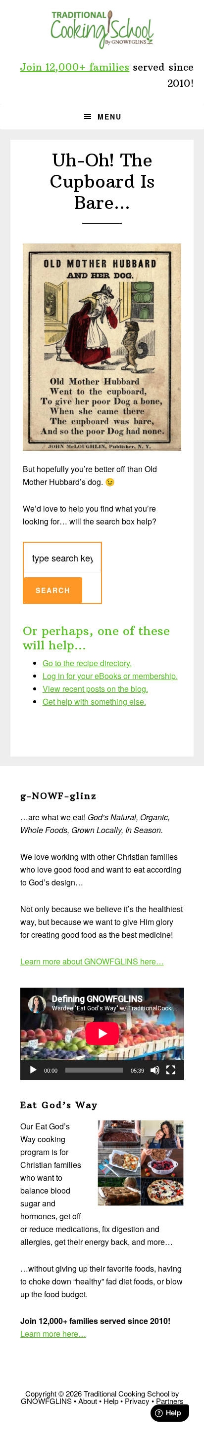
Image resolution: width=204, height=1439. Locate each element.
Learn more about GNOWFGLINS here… (92, 961)
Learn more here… (53, 1333)
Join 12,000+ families (74, 67)
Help (110, 1401)
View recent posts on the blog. (95, 688)
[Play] (33, 1070)
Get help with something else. (94, 701)
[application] (102, 1033)
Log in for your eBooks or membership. (110, 675)
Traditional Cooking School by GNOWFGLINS (102, 29)
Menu (110, 116)
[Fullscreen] (171, 1070)
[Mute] (155, 1070)
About (87, 1401)
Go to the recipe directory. (87, 663)
